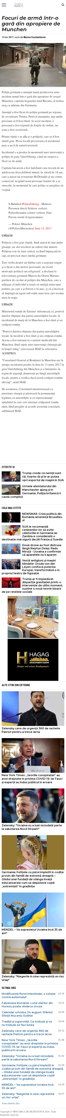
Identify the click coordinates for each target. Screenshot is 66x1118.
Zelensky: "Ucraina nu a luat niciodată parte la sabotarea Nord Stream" (32, 827)
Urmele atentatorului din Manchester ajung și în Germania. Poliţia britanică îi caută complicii (31, 491)
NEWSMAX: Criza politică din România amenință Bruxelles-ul (42, 517)
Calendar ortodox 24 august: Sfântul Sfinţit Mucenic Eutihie (27, 1014)
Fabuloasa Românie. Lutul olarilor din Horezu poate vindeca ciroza (27, 1004)
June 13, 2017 (43, 228)
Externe (24, 685)
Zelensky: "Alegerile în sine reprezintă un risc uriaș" (33, 978)
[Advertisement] (33, 439)
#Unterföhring (30, 204)
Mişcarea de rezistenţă (33, 5)
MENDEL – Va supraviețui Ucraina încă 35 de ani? (32, 931)
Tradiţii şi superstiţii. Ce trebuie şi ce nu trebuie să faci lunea (27, 1023)
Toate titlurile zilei (10, 1103)
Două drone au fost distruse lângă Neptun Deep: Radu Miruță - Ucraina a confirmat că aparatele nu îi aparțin (41, 550)
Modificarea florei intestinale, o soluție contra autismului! (29, 995)
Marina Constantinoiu (35, 37)
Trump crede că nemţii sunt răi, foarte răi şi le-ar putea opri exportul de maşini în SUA (43, 477)
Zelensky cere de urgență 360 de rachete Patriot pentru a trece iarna (31, 730)
